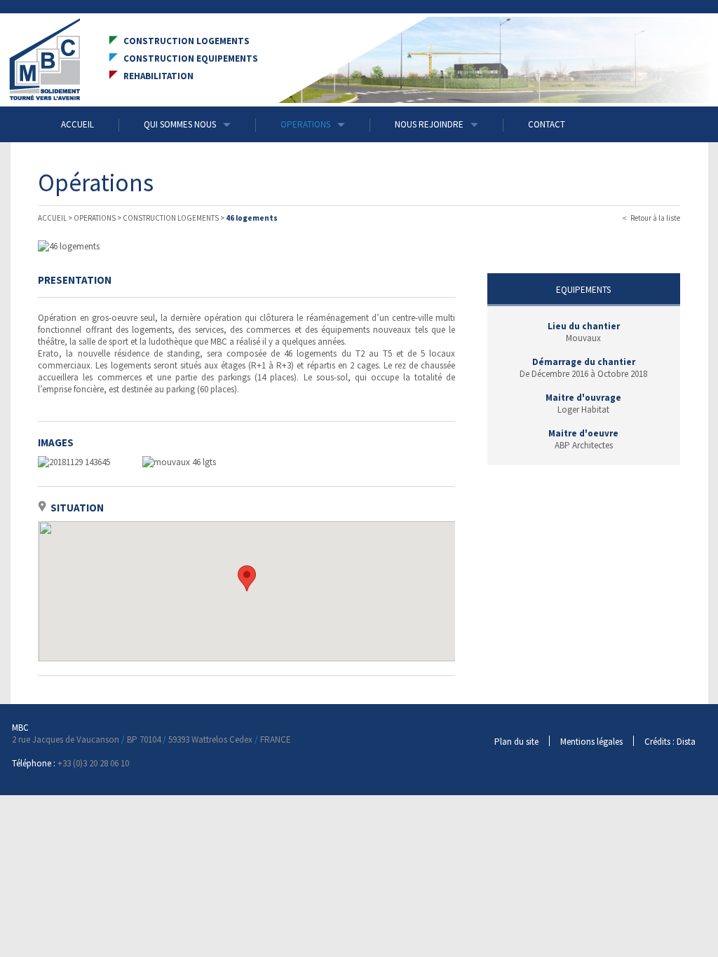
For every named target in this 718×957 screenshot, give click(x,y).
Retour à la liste (655, 218)
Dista (686, 742)
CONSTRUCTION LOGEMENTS (171, 218)
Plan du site (516, 742)
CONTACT (546, 124)
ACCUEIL (77, 124)
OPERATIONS (305, 124)
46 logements (252, 218)
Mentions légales (591, 742)
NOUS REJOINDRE (429, 124)
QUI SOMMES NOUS (180, 124)
